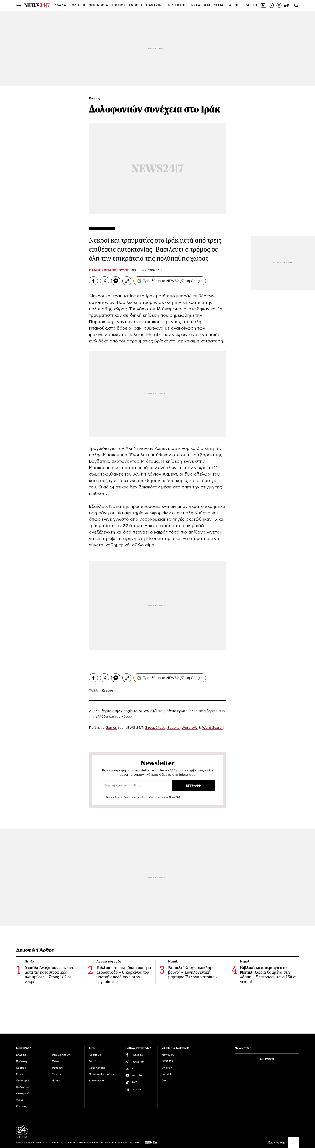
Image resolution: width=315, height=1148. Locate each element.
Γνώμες (20, 1074)
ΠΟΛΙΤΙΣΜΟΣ (177, 5)
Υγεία (19, 1100)
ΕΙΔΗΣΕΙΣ (250, 5)
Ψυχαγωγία (23, 1093)
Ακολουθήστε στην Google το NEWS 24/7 (123, 711)
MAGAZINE (155, 5)
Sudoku (173, 727)
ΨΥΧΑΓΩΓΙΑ (201, 5)
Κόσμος (94, 98)
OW (164, 1080)
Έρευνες (21, 1106)
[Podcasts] (279, 5)
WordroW (190, 727)
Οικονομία (22, 1080)
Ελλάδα (21, 1055)
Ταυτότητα (95, 1061)
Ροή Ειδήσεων (61, 1055)
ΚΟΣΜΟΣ (118, 5)
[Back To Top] (293, 1142)
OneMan (167, 1067)
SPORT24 (167, 1061)
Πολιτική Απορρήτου (102, 1074)
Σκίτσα (56, 1061)
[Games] (287, 5)
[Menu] (19, 5)
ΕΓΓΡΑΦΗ (267, 1058)
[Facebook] (93, 280)
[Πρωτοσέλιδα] (263, 5)
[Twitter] (104, 280)
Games (111, 727)
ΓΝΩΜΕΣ (136, 5)
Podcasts (58, 1067)
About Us (95, 1055)
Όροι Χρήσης (97, 1067)
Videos (56, 1074)
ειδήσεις (211, 711)
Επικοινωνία (96, 1080)
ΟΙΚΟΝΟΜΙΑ (98, 5)
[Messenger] (115, 280)
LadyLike (167, 1074)
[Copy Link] (126, 280)
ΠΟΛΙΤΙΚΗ (77, 5)
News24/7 (168, 1055)
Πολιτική (21, 1061)
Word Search (212, 727)
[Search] (296, 5)
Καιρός (233, 5)
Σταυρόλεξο (155, 727)
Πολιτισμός (23, 1087)
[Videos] (271, 5)
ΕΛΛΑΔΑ (59, 5)
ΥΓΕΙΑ (219, 5)
